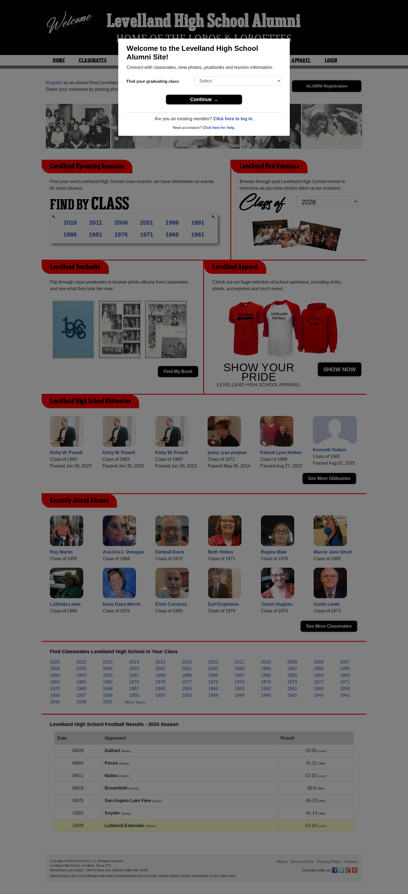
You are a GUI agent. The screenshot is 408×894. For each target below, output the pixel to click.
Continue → (204, 99)
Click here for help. (219, 128)
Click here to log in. (233, 118)
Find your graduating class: (153, 81)
